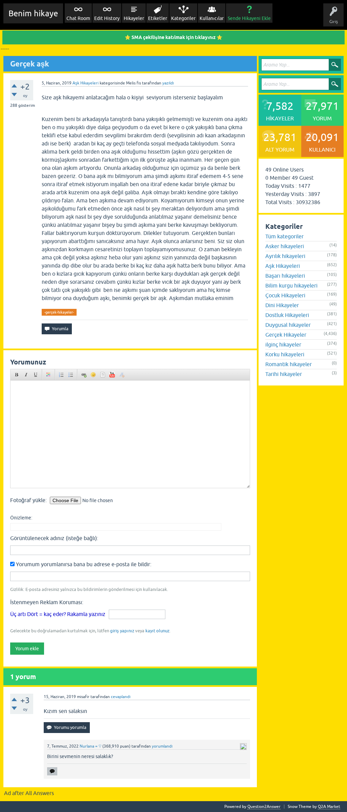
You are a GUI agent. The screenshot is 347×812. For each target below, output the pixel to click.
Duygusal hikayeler (288, 325)
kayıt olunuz (157, 630)
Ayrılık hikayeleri (285, 256)
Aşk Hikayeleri (86, 83)
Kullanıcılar (212, 18)
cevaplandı (120, 696)
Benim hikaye (33, 13)
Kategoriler (183, 18)
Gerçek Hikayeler (285, 335)
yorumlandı (162, 746)
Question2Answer (264, 806)
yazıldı (168, 83)
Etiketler (157, 18)
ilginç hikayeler (283, 344)
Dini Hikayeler (282, 305)
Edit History (107, 18)
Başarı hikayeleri (285, 276)
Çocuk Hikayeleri (285, 295)
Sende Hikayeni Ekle (249, 18)
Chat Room (78, 18)
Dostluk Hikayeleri (287, 315)
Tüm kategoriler (284, 236)
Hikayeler (134, 18)
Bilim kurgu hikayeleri (291, 285)
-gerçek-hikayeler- (59, 312)
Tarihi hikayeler (283, 374)
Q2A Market (329, 806)
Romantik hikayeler (288, 364)
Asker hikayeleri (284, 246)
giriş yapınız (122, 630)
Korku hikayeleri (284, 354)
